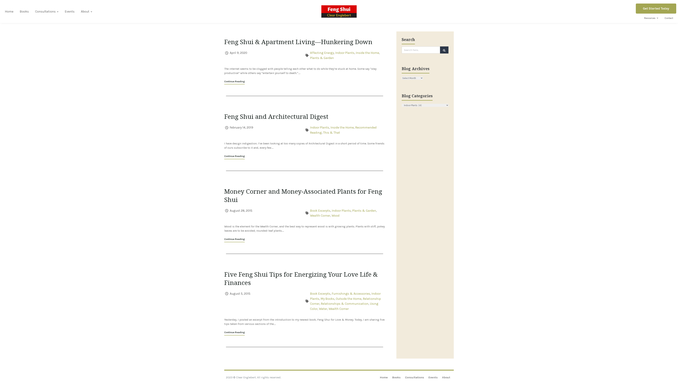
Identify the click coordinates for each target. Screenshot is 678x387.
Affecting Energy (322, 53)
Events (70, 11)
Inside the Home (367, 53)
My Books (327, 299)
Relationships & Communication (344, 304)
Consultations (45, 11)
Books (24, 11)
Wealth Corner (320, 216)
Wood (336, 216)
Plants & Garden (322, 58)
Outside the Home (348, 299)
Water (323, 309)
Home (9, 11)
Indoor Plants (344, 53)
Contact (669, 18)
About (85, 11)
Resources (649, 18)
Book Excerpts (320, 211)
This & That (331, 133)
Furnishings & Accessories (351, 294)
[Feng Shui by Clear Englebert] (339, 11)
